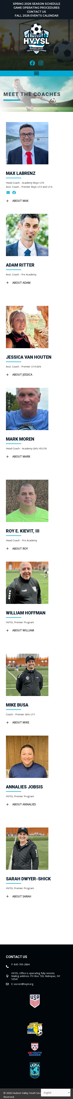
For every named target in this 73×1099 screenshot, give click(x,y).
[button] (32, 63)
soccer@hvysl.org (23, 984)
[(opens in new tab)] (35, 1001)
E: (12, 984)
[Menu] (36, 73)
